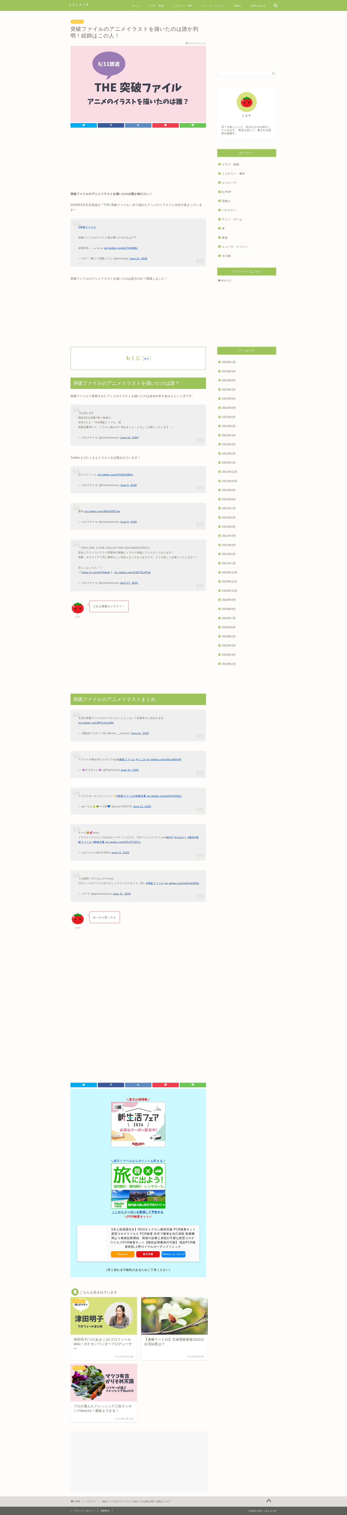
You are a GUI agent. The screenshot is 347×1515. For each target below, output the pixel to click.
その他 (226, 255)
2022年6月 (229, 417)
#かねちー (181, 837)
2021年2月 (229, 554)
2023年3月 (229, 389)
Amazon (122, 1254)
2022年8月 (229, 407)
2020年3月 (229, 654)
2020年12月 (229, 572)
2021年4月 (229, 535)
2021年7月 (229, 508)
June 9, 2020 (128, 521)
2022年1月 (229, 462)
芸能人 (237, 5)
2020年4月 (229, 645)
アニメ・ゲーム (232, 219)
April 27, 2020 (129, 582)
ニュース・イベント (213, 5)
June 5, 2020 (128, 485)
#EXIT (170, 837)
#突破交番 (140, 795)
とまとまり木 (79, 4)
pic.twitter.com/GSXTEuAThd (132, 572)
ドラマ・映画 (156, 5)
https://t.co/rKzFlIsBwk (96, 572)
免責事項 (105, 1511)
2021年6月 (229, 517)
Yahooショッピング (173, 1254)
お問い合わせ (258, 5)
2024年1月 (229, 362)
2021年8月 (229, 499)
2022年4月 (229, 435)
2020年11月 (229, 581)
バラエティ (77, 22)
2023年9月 (229, 371)
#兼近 (191, 837)
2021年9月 (229, 490)
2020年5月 (229, 636)
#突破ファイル (87, 227)
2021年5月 (229, 526)
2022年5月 (229, 426)
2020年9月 (229, 599)
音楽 (225, 237)
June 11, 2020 (138, 258)
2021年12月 (229, 471)
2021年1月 (229, 563)
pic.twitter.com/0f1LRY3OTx (123, 842)
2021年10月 (229, 481)
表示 (146, 358)
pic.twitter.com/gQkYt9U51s (164, 795)
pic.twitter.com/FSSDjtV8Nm (115, 474)
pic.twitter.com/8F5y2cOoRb (96, 722)
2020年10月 (229, 590)
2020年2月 (229, 663)
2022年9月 (229, 398)
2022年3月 (229, 444)
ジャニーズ (229, 182)
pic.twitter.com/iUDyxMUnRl (163, 759)
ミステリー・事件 (183, 5)
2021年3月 (229, 545)
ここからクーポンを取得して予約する (138, 1212)
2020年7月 (229, 618)
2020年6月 (229, 627)
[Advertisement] (138, 160)
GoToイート (226, 280)
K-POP (226, 191)
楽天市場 (148, 1254)
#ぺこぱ (140, 759)
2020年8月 (229, 608)
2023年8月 (229, 380)
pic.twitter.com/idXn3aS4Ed (182, 883)
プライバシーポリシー (84, 1511)
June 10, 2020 (129, 437)
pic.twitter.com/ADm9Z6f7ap (102, 511)
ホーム (136, 5)
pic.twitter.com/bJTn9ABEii (121, 248)
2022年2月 (229, 453)
